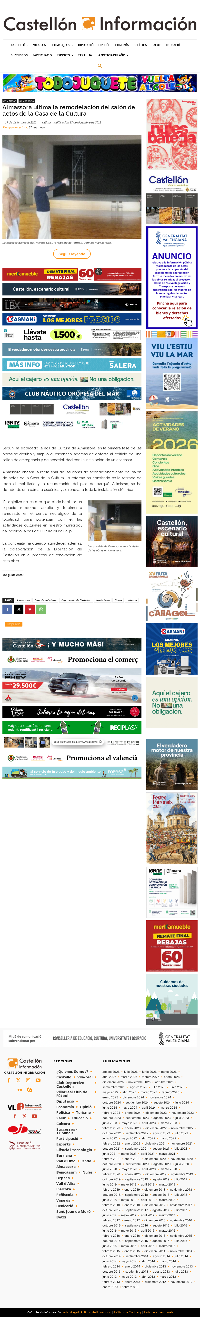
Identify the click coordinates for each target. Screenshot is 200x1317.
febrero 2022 (111, 1143)
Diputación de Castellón (76, 600)
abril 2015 (147, 1246)
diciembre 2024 (133, 1097)
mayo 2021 (128, 1153)
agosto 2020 (162, 1164)
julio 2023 (182, 1117)
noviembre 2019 (182, 1174)
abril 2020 (149, 1169)
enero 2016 (132, 1235)
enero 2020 (133, 1174)
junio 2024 (109, 1107)
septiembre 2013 (136, 1271)
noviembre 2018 (181, 1189)
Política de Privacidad (96, 1312)
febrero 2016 (111, 1235)
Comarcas (9, 101)
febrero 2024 (111, 1112)
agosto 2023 (162, 1117)
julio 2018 (180, 1194)
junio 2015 (109, 1246)
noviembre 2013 (182, 1266)
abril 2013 (148, 1276)
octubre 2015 (111, 1240)
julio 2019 (180, 1179)
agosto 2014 (161, 1256)
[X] (18, 609)
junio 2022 (109, 1138)
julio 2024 (182, 1102)
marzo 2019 (167, 1184)
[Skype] (29, 1090)
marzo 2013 (168, 1276)
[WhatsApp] (41, 609)
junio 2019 (109, 1184)
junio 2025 (177, 1087)
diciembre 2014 (155, 1251)
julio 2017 (180, 1210)
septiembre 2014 (136, 1256)
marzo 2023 (168, 1123)
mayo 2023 (129, 1123)
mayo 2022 (129, 1138)
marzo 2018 (167, 1199)
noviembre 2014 (181, 1251)
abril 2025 (129, 1092)
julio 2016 (180, 1225)
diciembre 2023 (156, 1112)
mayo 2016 (128, 1230)
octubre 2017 (111, 1210)
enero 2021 (132, 1158)
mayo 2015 (128, 1246)
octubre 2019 (111, 1179)
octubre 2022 (111, 1133)
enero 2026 (172, 1076)
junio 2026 (149, 1071)
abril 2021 (147, 1153)
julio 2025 (158, 1087)
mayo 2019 (128, 1184)
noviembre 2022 (182, 1128)
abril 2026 (109, 1076)
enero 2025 (110, 1097)
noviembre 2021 (181, 1143)
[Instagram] (28, 1080)
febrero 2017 (111, 1220)
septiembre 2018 (136, 1194)
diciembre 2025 (113, 1082)
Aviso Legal (71, 1312)
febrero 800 (130, 1287)
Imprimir (13, 624)
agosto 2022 (161, 1133)
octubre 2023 (111, 1117)
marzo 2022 (168, 1138)
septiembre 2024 (137, 1102)
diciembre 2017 (154, 1205)
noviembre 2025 (139, 1082)
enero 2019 (132, 1189)
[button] (100, 66)
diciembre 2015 (154, 1235)
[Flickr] (19, 1090)
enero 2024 (133, 1112)
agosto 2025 (138, 1087)
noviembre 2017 (181, 1205)
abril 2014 (148, 1261)
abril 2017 (147, 1215)
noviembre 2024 (160, 1097)
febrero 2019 (111, 1189)
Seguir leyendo (72, 254)
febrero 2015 (111, 1251)
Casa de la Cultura (45, 600)
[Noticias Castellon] (100, 23)
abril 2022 (148, 1138)
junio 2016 (109, 1230)
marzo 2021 (167, 1153)
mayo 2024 (129, 1107)
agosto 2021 (160, 1148)
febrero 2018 (111, 1205)
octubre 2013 (111, 1271)
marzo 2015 (167, 1246)
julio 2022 (181, 1133)
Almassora (27, 101)
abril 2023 (149, 1123)
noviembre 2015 (181, 1235)
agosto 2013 (161, 1271)
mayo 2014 (129, 1261)
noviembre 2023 (182, 1112)
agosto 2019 (160, 1179)
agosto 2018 (160, 1194)
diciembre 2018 (154, 1189)
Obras (118, 600)
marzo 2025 (149, 1092)
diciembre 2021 (155, 1143)
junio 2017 (109, 1215)
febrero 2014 (111, 1266)
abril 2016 (147, 1230)
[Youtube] (38, 1080)
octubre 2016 (111, 1225)
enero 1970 (110, 1287)
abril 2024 (149, 1107)
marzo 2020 (168, 1169)
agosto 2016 (160, 1225)
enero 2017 (132, 1220)
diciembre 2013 (155, 1266)
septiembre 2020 (137, 1164)
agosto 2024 (162, 1102)
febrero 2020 (111, 1174)
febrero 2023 (111, 1128)
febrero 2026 (150, 1076)
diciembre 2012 (155, 1281)
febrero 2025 (170, 1092)
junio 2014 (109, 1261)
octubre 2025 (164, 1082)
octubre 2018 (111, 1194)
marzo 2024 (168, 1107)
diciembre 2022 (156, 1128)
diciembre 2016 (154, 1220)
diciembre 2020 (155, 1158)
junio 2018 (109, 1199)
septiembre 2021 (136, 1148)
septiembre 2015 (136, 1240)
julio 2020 (182, 1164)
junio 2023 (109, 1123)
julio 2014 (181, 1256)
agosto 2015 (160, 1240)
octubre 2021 (111, 1148)
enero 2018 (132, 1205)
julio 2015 (180, 1240)
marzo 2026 (129, 1076)
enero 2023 (133, 1128)
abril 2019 (147, 1184)
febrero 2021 (111, 1158)
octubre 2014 (111, 1256)
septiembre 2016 (136, 1225)
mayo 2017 (128, 1215)
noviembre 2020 (181, 1158)
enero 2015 (132, 1251)
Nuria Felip (103, 600)
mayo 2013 (129, 1276)
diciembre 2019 (155, 1174)
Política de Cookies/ (127, 1312)
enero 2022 (132, 1143)
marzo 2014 (168, 1261)
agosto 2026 (111, 1071)
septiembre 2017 (136, 1210)
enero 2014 (132, 1266)
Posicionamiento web (158, 1312)
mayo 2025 (110, 1092)
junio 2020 (109, 1169)
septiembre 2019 (136, 1179)
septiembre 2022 (136, 1133)
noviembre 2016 (181, 1220)
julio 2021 (180, 1148)
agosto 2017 (160, 1210)
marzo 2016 (167, 1230)
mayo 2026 (169, 1071)
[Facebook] (7, 609)
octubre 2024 (111, 1102)
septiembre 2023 (137, 1117)
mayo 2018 (128, 1199)
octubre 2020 (111, 1164)
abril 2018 (147, 1199)
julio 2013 (181, 1271)
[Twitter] (18, 1080)
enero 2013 (132, 1281)
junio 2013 (109, 1276)
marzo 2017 (167, 1215)
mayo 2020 (129, 1169)
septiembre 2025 (113, 1087)
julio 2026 (131, 1071)
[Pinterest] (30, 609)
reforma (132, 600)
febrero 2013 (111, 1281)
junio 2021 (109, 1153)
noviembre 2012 (181, 1281)
